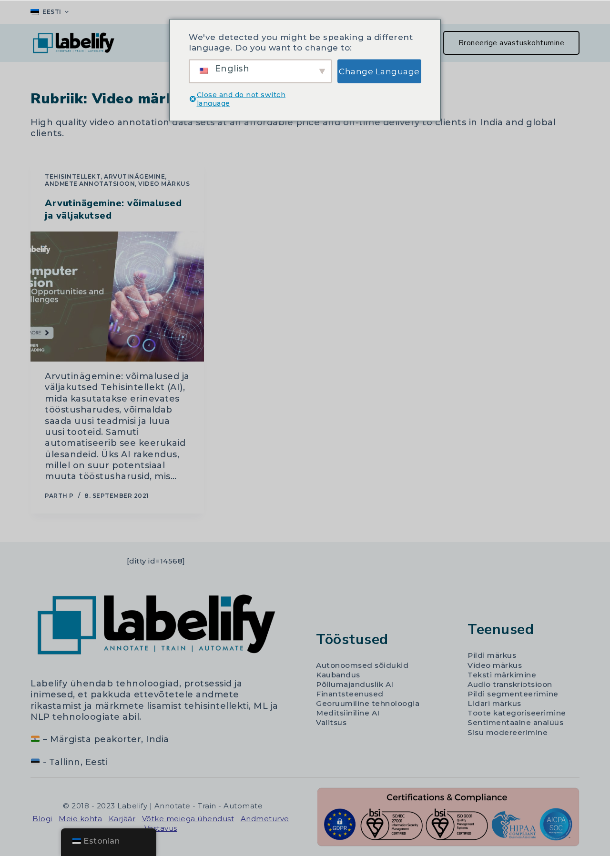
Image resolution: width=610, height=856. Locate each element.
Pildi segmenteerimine (513, 693)
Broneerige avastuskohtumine (511, 43)
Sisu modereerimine (508, 732)
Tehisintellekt (73, 176)
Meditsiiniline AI (348, 712)
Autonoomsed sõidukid (362, 665)
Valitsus (331, 722)
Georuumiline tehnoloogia (367, 703)
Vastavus (160, 828)
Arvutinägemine (134, 176)
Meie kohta (80, 818)
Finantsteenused (350, 693)
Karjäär (122, 818)
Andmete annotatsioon (90, 183)
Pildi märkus (492, 655)
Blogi (42, 818)
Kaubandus (338, 674)
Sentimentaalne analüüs (515, 722)
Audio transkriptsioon (510, 684)
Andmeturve (265, 818)
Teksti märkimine (502, 674)
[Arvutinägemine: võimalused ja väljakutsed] (117, 297)
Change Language (379, 71)
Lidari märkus (494, 703)
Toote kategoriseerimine (517, 712)
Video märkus (164, 183)
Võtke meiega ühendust (188, 818)
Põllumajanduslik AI (355, 684)
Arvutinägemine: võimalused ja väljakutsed (113, 209)
